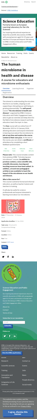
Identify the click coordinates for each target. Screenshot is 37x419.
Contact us (26, 361)
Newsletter (5, 57)
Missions (3, 357)
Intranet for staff (20, 393)
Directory (27, 2)
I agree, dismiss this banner (18, 413)
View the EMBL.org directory (11, 353)
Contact (6, 310)
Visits (25, 53)
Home (3, 53)
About (23, 357)
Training (19, 53)
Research (4, 361)
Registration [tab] (7, 92)
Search (33, 2)
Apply (4, 246)
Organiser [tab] (30, 88)
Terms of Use (7, 313)
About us (14, 57)
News (24, 375)
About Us (6, 307)
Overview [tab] (6, 88)
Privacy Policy (26, 406)
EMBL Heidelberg (12, 10)
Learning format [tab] (18, 88)
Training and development (9, 6)
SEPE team (10, 242)
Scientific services (8, 366)
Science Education (18, 21)
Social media (27, 385)
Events (31, 53)
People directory (28, 380)
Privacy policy (6, 391)
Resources (11, 53)
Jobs (24, 370)
